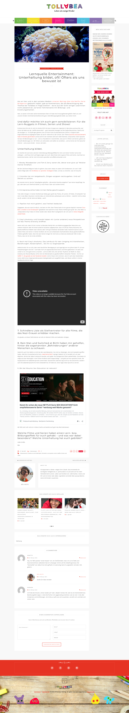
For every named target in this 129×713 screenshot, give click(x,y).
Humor (83, 20)
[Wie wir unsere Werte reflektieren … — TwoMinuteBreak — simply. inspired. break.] (96, 201)
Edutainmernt (23, 453)
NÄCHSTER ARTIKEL (78, 460)
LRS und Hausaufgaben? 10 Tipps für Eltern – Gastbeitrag (103, 159)
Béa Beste (40, 574)
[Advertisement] (49, 92)
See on (100, 208)
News (20, 20)
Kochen (58, 20)
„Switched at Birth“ (47, 354)
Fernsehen (44, 453)
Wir (96, 20)
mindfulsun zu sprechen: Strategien (42, 171)
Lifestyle (70, 20)
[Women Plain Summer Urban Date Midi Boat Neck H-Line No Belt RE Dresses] (110, 195)
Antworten (83, 557)
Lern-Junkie (50, 453)
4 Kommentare (33, 451)
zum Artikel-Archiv (102, 178)
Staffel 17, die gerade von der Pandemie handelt (32, 256)
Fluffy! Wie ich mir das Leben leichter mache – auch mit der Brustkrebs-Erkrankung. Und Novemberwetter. (28, 513)
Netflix (59, 453)
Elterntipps (33, 20)
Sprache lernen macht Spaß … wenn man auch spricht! (51, 511)
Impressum (37, 692)
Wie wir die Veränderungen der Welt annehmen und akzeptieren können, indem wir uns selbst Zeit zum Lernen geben (74, 514)
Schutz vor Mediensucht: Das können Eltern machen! (103, 165)
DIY (46, 20)
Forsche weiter (56, 68)
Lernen (55, 453)
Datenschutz (108, 20)
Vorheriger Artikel (25, 460)
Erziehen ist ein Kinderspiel (34, 453)
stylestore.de (91, 692)
